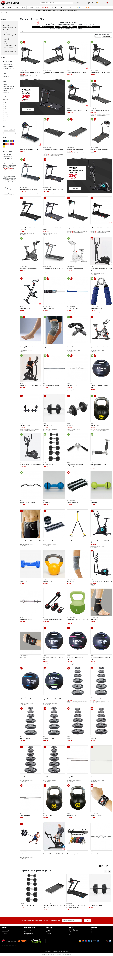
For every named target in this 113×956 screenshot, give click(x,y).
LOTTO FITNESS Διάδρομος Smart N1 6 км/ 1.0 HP (54, 906)
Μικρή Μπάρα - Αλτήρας (26, 619)
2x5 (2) (5, 120)
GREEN (8, 141)
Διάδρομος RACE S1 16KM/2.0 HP (29, 149)
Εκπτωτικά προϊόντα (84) (9, 68)
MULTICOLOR (13, 141)
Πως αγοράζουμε (27, 930)
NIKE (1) (6, 90)
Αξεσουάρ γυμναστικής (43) (8, 52)
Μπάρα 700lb (70, 776)
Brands (37, 7)
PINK (8, 144)
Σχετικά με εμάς (5, 930)
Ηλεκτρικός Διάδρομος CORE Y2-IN (76, 72)
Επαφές (48, 930)
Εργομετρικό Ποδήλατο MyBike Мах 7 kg (30, 385)
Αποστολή (4, 933)
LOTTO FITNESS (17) (8, 88)
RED (13, 144)
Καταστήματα (5, 931)
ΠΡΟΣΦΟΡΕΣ (45, 7)
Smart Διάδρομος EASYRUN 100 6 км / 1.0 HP (53, 150)
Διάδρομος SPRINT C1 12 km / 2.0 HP (101, 228)
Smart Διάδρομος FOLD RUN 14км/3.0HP (27, 228)
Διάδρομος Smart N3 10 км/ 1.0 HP (100, 149)
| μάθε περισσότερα (72, 10)
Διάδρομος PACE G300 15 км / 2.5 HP (53, 189)
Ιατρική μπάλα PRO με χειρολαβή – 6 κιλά (29, 698)
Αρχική (3, 7)
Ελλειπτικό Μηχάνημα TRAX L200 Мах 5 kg (101, 269)
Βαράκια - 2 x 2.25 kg (72, 502)
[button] (105, 871)
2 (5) (5, 108)
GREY (11, 141)
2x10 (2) (5, 122)
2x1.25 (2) (6, 114)
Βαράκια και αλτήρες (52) (9, 45)
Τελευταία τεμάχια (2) (8, 66)
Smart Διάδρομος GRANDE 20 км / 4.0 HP (53, 73)
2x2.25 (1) (6, 118)
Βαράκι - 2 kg (46, 502)
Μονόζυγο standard (72, 385)
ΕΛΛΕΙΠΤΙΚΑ (89, 26)
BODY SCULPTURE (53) (9, 86)
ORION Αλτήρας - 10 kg (95, 905)
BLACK (4, 141)
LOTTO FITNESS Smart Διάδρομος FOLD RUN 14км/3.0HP (75, 906)
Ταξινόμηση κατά (105, 34)
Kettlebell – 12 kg (95, 425)
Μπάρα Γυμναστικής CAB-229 (28, 502)
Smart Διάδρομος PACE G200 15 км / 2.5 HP (53, 228)
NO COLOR (4, 144)
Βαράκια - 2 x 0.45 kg (48, 541)
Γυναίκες (17, 7)
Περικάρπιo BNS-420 (96, 815)
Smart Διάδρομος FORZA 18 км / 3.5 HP (101, 72)
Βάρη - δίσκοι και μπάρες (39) (9, 48)
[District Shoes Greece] (23, 940)
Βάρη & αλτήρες (6, 170)
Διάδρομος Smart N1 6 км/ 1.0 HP (76, 149)
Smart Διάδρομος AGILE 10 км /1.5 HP (30, 72)
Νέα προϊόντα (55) (8, 64)
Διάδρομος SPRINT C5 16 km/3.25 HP (77, 110)
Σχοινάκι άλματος (71, 347)
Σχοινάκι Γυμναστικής (49, 308)
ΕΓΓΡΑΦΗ (87, 920)
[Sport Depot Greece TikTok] (70, 934)
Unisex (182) (6, 76)
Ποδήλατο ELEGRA (25, 308)
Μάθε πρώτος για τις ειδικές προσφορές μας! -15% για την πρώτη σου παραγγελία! (41, 920)
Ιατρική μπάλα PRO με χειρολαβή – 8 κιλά (76, 658)
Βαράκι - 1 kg (94, 502)
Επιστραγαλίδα (94, 619)
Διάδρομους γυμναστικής (8, 168)
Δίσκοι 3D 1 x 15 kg (72, 698)
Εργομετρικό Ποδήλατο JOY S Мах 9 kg (53, 853)
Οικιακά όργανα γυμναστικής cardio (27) (9, 35)
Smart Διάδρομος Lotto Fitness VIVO (29, 189)
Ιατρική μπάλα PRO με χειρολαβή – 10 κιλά (100, 386)
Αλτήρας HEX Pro (48, 464)
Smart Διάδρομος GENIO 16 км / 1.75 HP (53, 269)
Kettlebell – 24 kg (47, 815)
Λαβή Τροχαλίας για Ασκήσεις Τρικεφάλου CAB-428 (98, 465)
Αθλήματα (30, 7)
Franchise (48, 931)
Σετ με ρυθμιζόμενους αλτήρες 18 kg (52, 619)
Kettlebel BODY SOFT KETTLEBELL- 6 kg (77, 620)
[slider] (3, 132)
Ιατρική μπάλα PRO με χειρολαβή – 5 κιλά (53, 698)
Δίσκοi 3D (69, 738)
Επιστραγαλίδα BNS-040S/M (27, 347)
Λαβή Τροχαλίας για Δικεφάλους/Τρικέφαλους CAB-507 (75, 465)
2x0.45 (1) (6, 112)
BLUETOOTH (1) (7, 154)
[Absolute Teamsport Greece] (36, 941)
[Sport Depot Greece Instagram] (70, 930)
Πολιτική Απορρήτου (48, 951)
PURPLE (11, 144)
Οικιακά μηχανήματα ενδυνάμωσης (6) (8, 39)
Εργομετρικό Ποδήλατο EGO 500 (99, 347)
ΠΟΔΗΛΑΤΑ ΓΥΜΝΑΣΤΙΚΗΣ (66, 26)
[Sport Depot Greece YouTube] (77, 930)
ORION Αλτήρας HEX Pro (27, 905)
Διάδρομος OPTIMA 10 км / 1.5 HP (100, 110)
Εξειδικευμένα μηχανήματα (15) (7, 42)
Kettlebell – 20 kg (71, 815)
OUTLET (54, 7)
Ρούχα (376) (5, 22)
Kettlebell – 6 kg (47, 581)
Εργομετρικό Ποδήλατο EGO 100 (75, 268)
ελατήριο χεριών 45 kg (96, 308)
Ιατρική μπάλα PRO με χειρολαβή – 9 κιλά (53, 658)
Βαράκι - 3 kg (23, 581)
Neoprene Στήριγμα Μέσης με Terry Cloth (30, 541)
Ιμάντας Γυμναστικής (72, 541)
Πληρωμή (26, 931)
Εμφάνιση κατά (97, 34)
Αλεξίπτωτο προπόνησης (26, 853)
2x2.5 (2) (6, 116)
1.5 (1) (5, 104)
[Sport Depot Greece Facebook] (73, 930)
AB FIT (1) (6, 84)
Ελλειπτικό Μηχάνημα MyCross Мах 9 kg (30, 464)
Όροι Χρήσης (55, 951)
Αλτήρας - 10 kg (47, 425)
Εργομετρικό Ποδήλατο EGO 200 (28, 268)
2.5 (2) (5, 110)
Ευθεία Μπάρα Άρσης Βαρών (51, 385)
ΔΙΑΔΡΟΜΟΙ (43, 26)
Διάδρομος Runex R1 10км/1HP (75, 228)
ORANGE (6, 144)
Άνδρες (9, 7)
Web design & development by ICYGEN (64, 954)
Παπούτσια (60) (6, 25)
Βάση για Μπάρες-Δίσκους (74, 853)
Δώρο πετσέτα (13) (8, 158)
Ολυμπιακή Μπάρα (25, 815)
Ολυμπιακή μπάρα (95, 776)
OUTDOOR (68, 7)
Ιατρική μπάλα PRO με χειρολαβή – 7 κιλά (100, 658)
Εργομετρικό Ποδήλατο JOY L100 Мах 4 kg (101, 541)
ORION (68, 70)
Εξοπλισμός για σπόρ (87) (8, 27)
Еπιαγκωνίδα (70, 581)
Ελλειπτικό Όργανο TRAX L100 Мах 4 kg (101, 581)
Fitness (11, 12)
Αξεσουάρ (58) (6, 29)
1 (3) (5, 102)
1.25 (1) (5, 106)
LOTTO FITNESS (23, 70)
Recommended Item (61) (9, 156)
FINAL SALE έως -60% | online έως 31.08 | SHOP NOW (51, 10)
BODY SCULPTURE (47, 306)
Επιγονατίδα (46, 347)
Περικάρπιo (23, 657)
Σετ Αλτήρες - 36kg (25, 425)
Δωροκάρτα (26, 934)
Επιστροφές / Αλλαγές (28, 933)
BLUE (6, 141)
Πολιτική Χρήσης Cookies (64, 951)
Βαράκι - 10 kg (70, 425)
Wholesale (48, 933)
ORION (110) (6, 92)
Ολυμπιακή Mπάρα (95, 853)
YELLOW (4, 146)
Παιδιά (23, 7)
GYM (61, 7)
